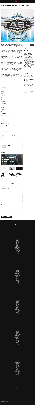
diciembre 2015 (17, 359)
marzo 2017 (17, 343)
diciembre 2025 (17, 235)
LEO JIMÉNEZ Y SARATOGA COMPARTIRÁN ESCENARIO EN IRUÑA (28, 57)
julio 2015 (17, 364)
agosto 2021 (17, 288)
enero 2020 (17, 308)
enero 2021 (17, 296)
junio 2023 (17, 266)
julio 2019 (17, 314)
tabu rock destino (5, 131)
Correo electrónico (4, 208)
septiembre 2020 (17, 300)
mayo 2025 (17, 242)
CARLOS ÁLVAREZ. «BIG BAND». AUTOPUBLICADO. (12, 174)
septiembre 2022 (17, 275)
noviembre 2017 (17, 335)
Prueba (17, 392)
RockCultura (6, 401)
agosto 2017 (17, 338)
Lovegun (8, 145)
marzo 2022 (17, 281)
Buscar (25, 43)
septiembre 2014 (17, 374)
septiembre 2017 (17, 337)
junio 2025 (17, 241)
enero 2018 (17, 333)
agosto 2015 (17, 363)
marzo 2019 (17, 318)
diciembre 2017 (17, 334)
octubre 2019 (17, 311)
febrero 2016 (17, 357)
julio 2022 (17, 277)
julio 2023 (17, 265)
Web (13, 208)
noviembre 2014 (17, 372)
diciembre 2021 (17, 284)
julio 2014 (17, 376)
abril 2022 (17, 280)
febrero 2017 (17, 344)
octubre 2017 (17, 336)
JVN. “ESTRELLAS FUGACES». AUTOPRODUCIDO (9, 160)
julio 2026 (17, 227)
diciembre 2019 (17, 309)
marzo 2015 (17, 368)
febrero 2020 (17, 307)
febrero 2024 (17, 257)
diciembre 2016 (17, 346)
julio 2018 (17, 327)
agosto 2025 (17, 239)
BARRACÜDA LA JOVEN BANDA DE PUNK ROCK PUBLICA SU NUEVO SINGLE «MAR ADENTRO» (29, 63)
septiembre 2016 (17, 349)
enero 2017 (17, 345)
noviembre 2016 (17, 347)
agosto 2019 (17, 313)
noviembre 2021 (17, 285)
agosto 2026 (17, 226)
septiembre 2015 (17, 362)
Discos (2, 170)
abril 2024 (17, 255)
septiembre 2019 (17, 312)
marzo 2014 (17, 380)
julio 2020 (17, 302)
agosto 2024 (17, 251)
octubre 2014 (17, 373)
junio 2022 (17, 278)
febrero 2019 (17, 319)
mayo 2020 (17, 304)
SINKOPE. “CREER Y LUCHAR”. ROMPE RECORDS (3, 174)
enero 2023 (17, 271)
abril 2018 (17, 330)
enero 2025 (17, 246)
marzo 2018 (17, 331)
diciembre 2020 (17, 297)
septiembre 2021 (17, 287)
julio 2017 (17, 339)
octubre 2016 (17, 348)
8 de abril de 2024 (19, 176)
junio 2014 (17, 377)
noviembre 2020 (17, 298)
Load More (12, 183)
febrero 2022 (17, 282)
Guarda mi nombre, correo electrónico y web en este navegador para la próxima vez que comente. (12, 213)
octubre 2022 (17, 274)
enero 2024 (17, 258)
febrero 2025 (17, 245)
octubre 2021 (17, 286)
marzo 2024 (17, 256)
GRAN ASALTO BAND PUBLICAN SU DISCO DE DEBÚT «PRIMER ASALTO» (28, 76)
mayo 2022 (17, 279)
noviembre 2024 (17, 248)
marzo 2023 (17, 269)
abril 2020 (17, 305)
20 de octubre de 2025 (9, 163)
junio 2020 (17, 303)
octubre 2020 (17, 299)
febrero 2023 (17, 270)
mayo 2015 (17, 366)
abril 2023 (17, 268)
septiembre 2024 (17, 250)
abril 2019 (17, 317)
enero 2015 (17, 370)
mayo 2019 (17, 316)
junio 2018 (17, 328)
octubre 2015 (17, 361)
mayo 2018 (17, 329)
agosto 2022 (17, 276)
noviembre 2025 (17, 236)
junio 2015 (17, 365)
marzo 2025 (17, 244)
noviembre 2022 (17, 273)
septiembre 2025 (17, 238)
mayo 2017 (17, 341)
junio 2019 (17, 315)
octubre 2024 (17, 249)
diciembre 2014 (17, 371)
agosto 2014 (17, 375)
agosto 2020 (17, 301)
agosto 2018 (17, 326)
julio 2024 (17, 252)
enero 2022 (17, 283)
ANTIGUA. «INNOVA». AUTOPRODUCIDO (20, 173)
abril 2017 (17, 342)
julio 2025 (17, 240)
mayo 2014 (17, 378)
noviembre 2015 (17, 360)
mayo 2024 (17, 254)
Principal (17, 391)
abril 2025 (17, 243)
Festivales (17, 389)
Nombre (2, 204)
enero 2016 (17, 358)
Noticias (17, 390)
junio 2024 (17, 253)
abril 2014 (17, 379)
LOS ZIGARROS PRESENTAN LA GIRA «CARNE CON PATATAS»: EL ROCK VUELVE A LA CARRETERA (29, 60)
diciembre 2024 (17, 247)
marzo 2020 (17, 306)
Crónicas (17, 387)
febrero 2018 (17, 332)
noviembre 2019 (17, 310)
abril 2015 (17, 367)
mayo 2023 (17, 267)
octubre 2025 (17, 237)
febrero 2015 (17, 369)
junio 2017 (17, 340)
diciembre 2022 (17, 272)
